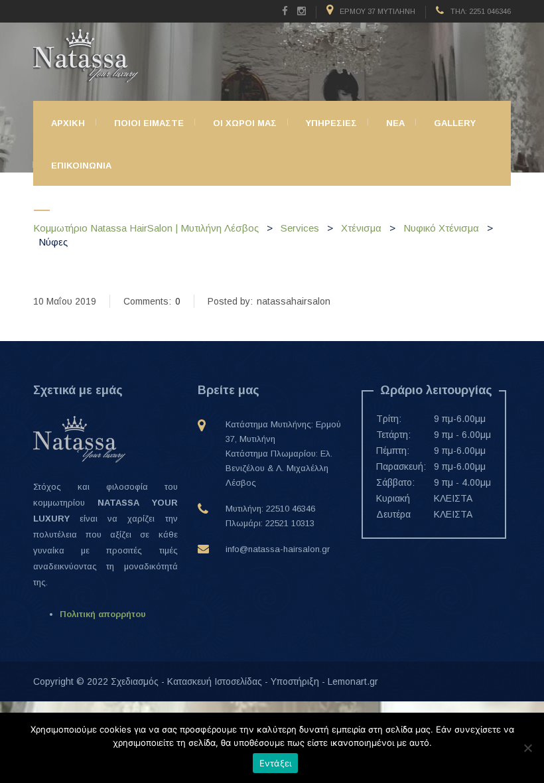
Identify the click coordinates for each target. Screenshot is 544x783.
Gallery (455, 123)
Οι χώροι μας (245, 123)
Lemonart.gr (353, 681)
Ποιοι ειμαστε (149, 123)
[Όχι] (527, 747)
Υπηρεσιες (331, 123)
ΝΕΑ (395, 123)
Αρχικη (68, 123)
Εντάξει (275, 763)
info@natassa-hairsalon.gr (278, 549)
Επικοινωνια (81, 166)
